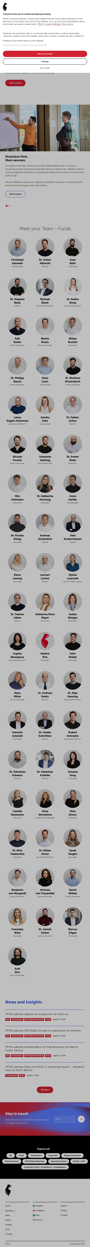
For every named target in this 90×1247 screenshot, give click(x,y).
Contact (8, 1234)
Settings (45, 62)
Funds (21, 1156)
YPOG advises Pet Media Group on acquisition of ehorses (43, 1030)
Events (8, 1220)
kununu (39, 1220)
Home (8, 1206)
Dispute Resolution (72, 1156)
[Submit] (81, 1119)
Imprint (64, 1206)
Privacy (64, 1211)
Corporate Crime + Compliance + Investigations (45, 1167)
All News (45, 1090)
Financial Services (58, 1161)
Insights (8, 1225)
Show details (45, 68)
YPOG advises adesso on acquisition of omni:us (36, 1014)
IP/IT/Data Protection (34, 1019)
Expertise (9, 1211)
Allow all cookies (45, 54)
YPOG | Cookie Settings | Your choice (55, 24)
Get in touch (15, 83)
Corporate (52, 1156)
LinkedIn (39, 1206)
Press (48, 1019)
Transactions (17, 1019)
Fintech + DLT (79, 1161)
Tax (7, 1019)
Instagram (40, 1211)
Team (7, 1215)
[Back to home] (8, 1190)
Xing (37, 1215)
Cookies (64, 1215)
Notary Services (12, 1161)
